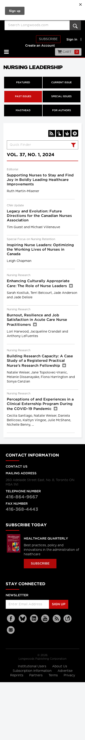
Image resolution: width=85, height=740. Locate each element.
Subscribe (48, 39)
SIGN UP (58, 604)
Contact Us (16, 466)
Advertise (65, 671)
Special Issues (61, 96)
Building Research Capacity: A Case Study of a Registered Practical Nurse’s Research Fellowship (40, 361)
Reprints (17, 675)
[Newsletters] (11, 630)
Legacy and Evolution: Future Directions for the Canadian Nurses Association (39, 216)
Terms (54, 675)
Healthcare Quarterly (46, 538)
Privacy (69, 675)
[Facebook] (11, 618)
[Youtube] (45, 618)
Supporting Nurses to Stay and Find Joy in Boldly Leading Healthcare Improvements (40, 180)
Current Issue (61, 82)
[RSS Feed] (56, 618)
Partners (36, 675)
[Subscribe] (59, 133)
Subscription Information (32, 671)
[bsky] (22, 618)
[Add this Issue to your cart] (67, 133)
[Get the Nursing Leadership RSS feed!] (51, 133)
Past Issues (23, 96)
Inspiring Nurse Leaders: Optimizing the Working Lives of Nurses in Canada (40, 249)
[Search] (73, 145)
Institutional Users (32, 666)
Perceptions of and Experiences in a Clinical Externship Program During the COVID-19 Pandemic (40, 404)
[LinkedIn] (34, 618)
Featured (23, 82)
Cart (70, 52)
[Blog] (67, 621)
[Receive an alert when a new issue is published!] (74, 133)
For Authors (61, 110)
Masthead (23, 110)
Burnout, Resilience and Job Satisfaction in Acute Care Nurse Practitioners (37, 320)
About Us (59, 666)
